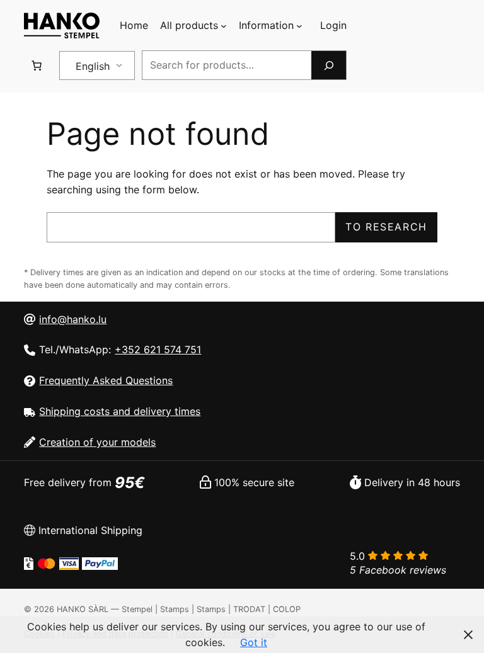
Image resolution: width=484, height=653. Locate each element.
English (93, 66)
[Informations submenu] (299, 26)
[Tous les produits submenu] (224, 26)
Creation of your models (97, 442)
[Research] (328, 65)
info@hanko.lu (73, 319)
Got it (253, 642)
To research (386, 226)
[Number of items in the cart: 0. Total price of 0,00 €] (36, 65)
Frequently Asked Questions (106, 380)
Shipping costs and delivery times (119, 411)
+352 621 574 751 (158, 349)
